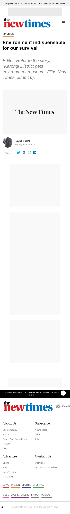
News (6, 484)
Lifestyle (38, 484)
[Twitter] (18, 152)
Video (6, 494)
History (6, 443)
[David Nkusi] (8, 146)
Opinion (15, 484)
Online (6, 462)
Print (37, 434)
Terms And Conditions (15, 439)
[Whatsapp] (29, 152)
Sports (26, 484)
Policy (6, 434)
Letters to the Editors (47, 467)
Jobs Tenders (10, 472)
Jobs (37, 439)
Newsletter (41, 429)
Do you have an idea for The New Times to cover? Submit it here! (35, 3)
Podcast (46, 494)
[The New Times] (27, 27)
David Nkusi (22, 140)
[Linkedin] (34, 152)
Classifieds (8, 476)
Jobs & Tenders (20, 494)
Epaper (35, 494)
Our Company (10, 429)
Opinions (8, 34)
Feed (5, 448)
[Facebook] (23, 152)
